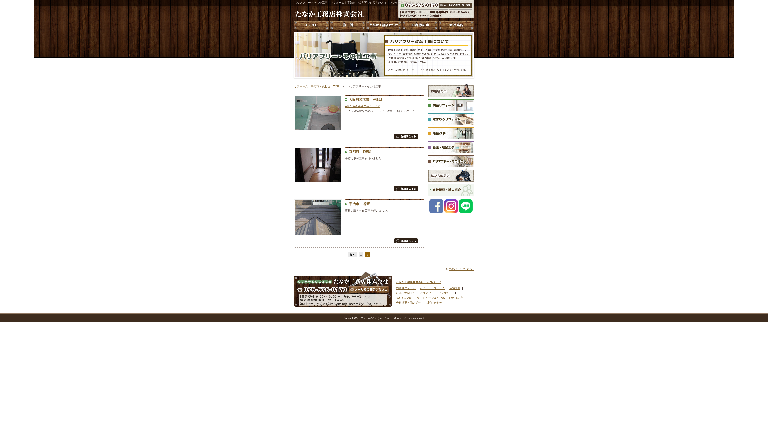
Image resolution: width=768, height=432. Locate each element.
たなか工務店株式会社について (384, 25)
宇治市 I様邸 (359, 204)
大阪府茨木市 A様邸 (365, 99)
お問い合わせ (433, 302)
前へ (352, 254)
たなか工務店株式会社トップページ (418, 282)
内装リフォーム (406, 288)
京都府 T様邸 (360, 152)
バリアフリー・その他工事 (436, 293)
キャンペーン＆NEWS (431, 297)
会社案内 (456, 25)
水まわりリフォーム (432, 288)
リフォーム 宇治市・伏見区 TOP (316, 86)
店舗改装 (454, 288)
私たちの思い (404, 297)
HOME (312, 25)
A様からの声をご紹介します (362, 106)
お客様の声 (420, 25)
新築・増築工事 (406, 293)
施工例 (348, 25)
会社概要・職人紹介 (408, 302)
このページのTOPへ (461, 269)
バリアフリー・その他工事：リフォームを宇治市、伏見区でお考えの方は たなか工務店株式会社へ (357, 2)
